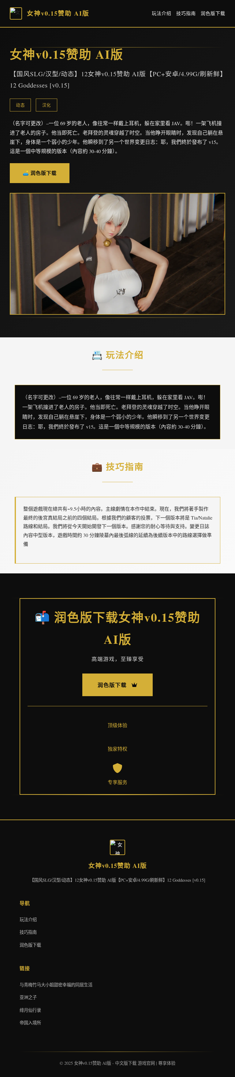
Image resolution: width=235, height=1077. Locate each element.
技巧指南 (186, 13)
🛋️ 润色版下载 (40, 172)
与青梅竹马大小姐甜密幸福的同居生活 (56, 985)
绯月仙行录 (30, 1010)
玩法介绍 (161, 13)
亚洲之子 (28, 997)
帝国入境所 (30, 1023)
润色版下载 (213, 13)
